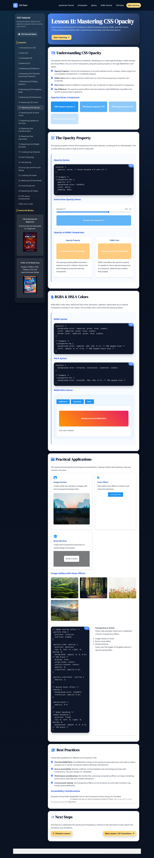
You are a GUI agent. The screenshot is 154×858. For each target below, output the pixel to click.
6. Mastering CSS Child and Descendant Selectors (29, 74)
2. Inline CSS (23, 53)
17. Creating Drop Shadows (29, 152)
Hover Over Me (116, 494)
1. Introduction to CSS (27, 48)
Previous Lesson (63, 833)
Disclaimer (43, 852)
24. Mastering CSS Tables (28, 191)
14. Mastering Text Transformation (25, 129)
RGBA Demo (63, 402)
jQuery (94, 5)
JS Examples (82, 5)
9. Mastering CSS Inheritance (29, 97)
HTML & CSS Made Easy (30, 263)
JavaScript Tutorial (66, 5)
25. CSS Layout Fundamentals (24, 197)
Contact (51, 852)
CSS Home (120, 5)
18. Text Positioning (26, 157)
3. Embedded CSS (25, 58)
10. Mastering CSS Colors (28, 102)
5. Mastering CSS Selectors (28, 68)
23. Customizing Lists (26, 186)
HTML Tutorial (106, 5)
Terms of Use (32, 852)
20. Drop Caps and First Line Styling (29, 168)
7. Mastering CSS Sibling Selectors (28, 82)
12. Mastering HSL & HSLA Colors (28, 114)
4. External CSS (24, 63)
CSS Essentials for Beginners (30, 220)
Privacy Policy (21, 852)
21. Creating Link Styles (27, 175)
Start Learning (133, 5)
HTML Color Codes (25, 204)
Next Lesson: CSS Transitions (118, 833)
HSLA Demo (77, 402)
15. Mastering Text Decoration (25, 137)
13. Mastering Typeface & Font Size (28, 121)
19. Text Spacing (24, 162)
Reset (89, 402)
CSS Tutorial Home (28, 34)
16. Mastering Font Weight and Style (28, 145)
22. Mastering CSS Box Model (29, 180)
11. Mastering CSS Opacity (29, 107)
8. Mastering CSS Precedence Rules (29, 90)
